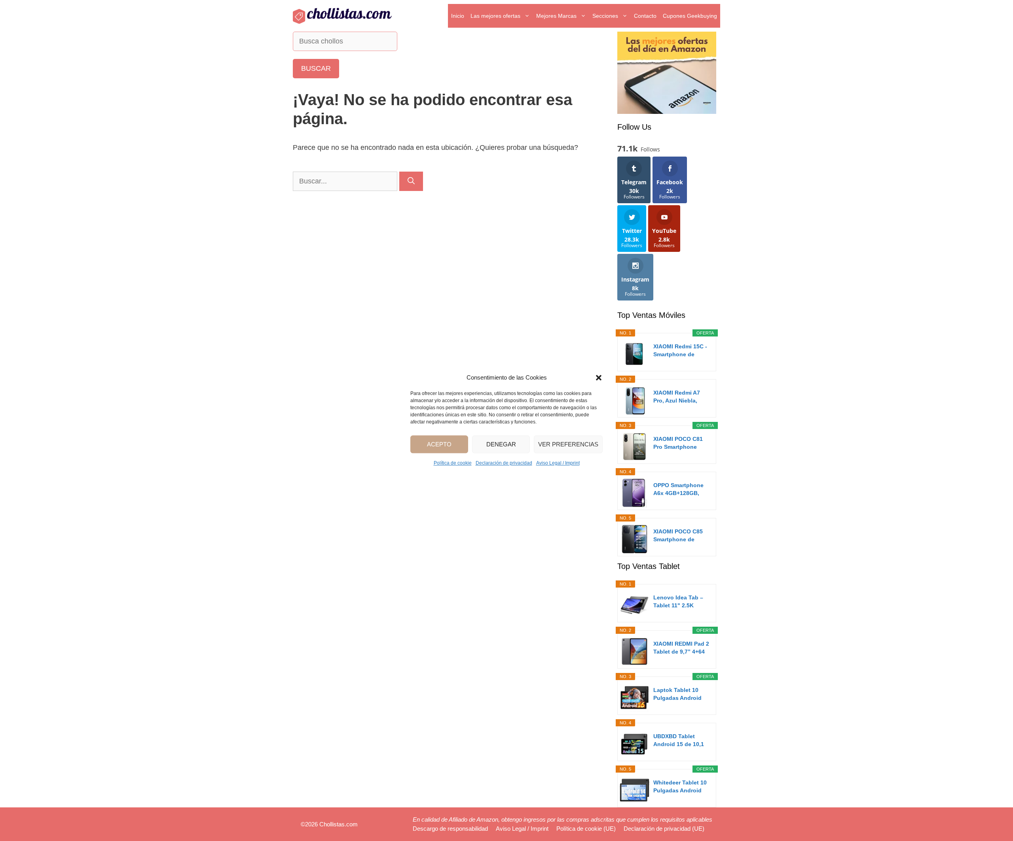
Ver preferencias (568, 444)
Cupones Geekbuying (690, 16)
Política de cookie (453, 463)
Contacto (645, 16)
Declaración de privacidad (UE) (664, 828)
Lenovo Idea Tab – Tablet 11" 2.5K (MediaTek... (678, 601)
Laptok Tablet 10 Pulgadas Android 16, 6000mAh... (677, 694)
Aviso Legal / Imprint (558, 463)
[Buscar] (411, 181)
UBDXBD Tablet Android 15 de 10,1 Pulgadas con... (678, 740)
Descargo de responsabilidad (450, 828)
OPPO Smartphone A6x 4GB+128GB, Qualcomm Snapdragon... (678, 489)
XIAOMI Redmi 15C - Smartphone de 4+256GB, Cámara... (680, 350)
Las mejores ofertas (495, 16)
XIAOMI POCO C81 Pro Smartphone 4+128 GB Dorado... (679, 443)
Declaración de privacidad (504, 463)
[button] (599, 378)
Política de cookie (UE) (586, 828)
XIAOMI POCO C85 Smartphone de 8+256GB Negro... (678, 535)
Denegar (501, 444)
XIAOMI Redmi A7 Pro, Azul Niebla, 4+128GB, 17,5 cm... (679, 396)
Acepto (439, 444)
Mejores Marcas (556, 16)
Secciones (605, 16)
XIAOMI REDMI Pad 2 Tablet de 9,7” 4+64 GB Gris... (681, 648)
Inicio (457, 16)
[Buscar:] (346, 181)
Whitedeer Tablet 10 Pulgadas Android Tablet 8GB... (680, 786)
